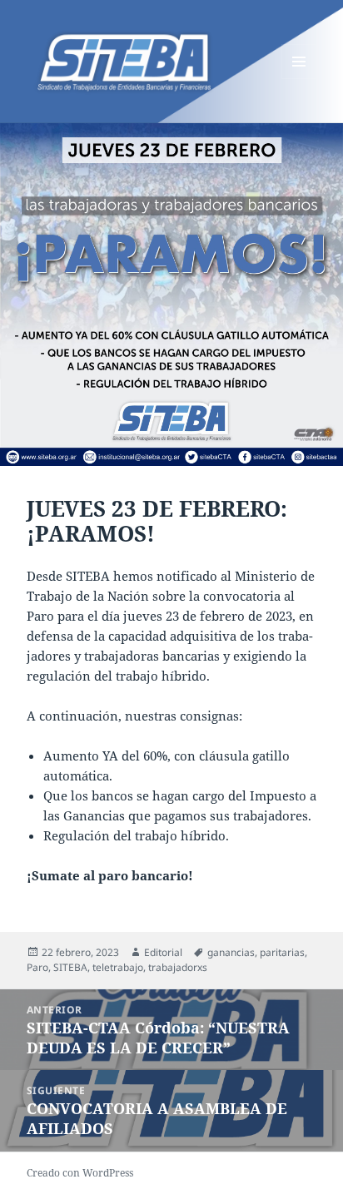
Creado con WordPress (80, 1173)
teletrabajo (117, 967)
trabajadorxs (177, 967)
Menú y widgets (299, 78)
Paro (37, 967)
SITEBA (70, 967)
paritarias (282, 952)
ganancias (231, 952)
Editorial (163, 952)
